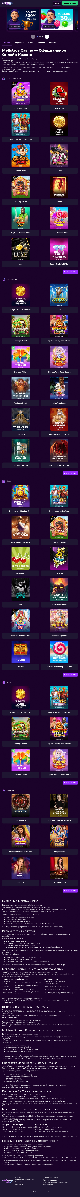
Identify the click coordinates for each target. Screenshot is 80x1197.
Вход (57, 3)
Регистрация (70, 3)
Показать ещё (70, 272)
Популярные (19, 43)
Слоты (31, 43)
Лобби (7, 43)
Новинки (41, 43)
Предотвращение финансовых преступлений (55, 1183)
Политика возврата (50, 1180)
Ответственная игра (51, 1177)
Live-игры (53, 43)
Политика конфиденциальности (24, 1178)
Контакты (19, 1184)
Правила (19, 1182)
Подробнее (15, 27)
